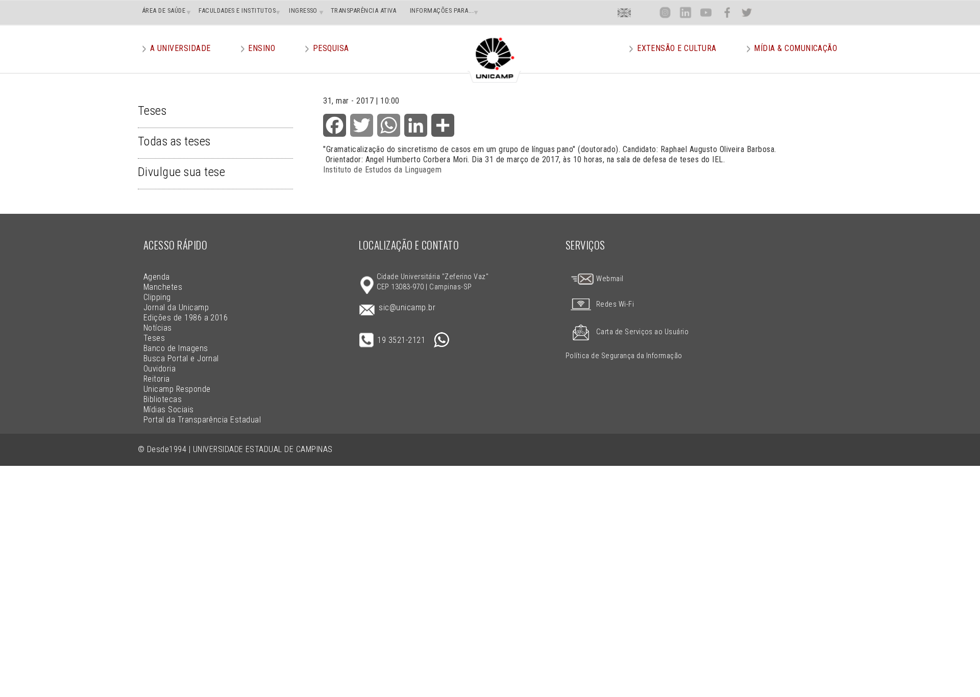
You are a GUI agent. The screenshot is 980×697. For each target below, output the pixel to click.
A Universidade (180, 48)
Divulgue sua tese (181, 172)
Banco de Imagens (175, 348)
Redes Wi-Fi (615, 304)
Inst (665, 12)
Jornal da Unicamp (176, 307)
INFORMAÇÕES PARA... (442, 10)
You (706, 12)
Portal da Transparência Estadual (202, 420)
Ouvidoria (159, 369)
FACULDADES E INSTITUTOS (237, 10)
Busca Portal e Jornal (181, 358)
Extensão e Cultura (677, 48)
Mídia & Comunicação (795, 48)
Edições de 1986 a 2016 (185, 317)
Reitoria (156, 379)
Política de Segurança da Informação (624, 356)
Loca (644, 12)
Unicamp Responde (177, 389)
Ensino (261, 48)
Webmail (609, 279)
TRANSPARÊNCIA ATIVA (364, 10)
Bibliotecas (162, 399)
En (624, 12)
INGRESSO (303, 10)
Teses (152, 111)
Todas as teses (174, 141)
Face (727, 12)
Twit (746, 12)
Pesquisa (331, 48)
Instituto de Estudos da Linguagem (382, 170)
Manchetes (162, 287)
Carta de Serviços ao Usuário (642, 332)
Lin (685, 12)
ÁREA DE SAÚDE (163, 10)
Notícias (157, 328)
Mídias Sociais (168, 409)
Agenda (156, 277)
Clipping (157, 297)
